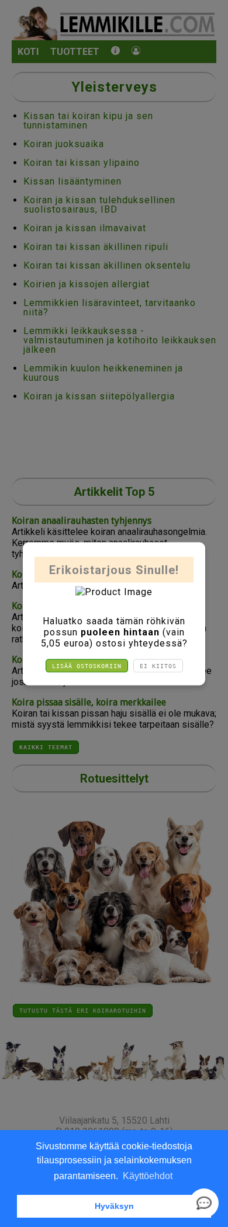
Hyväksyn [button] (114, 1206)
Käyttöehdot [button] (147, 1176)
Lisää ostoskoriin (87, 665)
